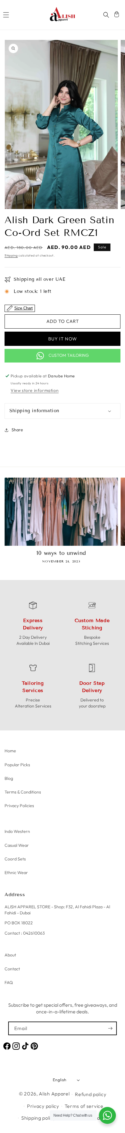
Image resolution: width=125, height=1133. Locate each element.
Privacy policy (43, 1106)
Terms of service (84, 1106)
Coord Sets (15, 859)
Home (10, 751)
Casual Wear (17, 845)
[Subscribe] (110, 1028)
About (10, 955)
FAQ (9, 982)
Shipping (11, 255)
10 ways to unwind (61, 553)
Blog (9, 778)
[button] (6, 15)
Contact (12, 969)
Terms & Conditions (23, 792)
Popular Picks (17, 764)
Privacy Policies (19, 805)
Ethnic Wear (16, 872)
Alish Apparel (54, 1094)
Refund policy (90, 1094)
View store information (35, 390)
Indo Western (17, 831)
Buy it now (62, 339)
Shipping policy (38, 1118)
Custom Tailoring (69, 355)
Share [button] (17, 429)
